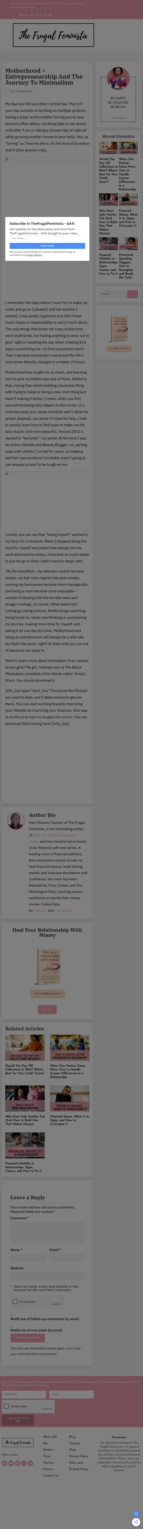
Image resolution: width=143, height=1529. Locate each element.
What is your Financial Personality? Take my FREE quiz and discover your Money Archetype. (48, 5)
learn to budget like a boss (50, 716)
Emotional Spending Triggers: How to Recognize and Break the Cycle (126, 266)
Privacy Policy (78, 1456)
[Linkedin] (17, 1463)
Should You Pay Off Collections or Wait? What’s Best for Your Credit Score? (24, 1069)
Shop (72, 1450)
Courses (74, 1443)
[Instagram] (24, 1463)
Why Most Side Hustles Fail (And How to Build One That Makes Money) (25, 1120)
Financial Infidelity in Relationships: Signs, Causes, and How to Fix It (23, 1167)
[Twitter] (11, 1463)
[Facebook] (4, 1463)
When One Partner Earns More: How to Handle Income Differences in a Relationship (127, 174)
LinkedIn (40, 910)
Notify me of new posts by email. (36, 1330)
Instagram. (63, 910)
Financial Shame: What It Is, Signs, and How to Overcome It (69, 1120)
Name (16, 1250)
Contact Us (51, 1475)
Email (56, 1250)
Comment (19, 1218)
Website (17, 1268)
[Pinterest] (30, 1463)
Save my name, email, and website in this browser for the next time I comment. (46, 1288)
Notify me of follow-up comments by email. (45, 1319)
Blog (72, 1437)
